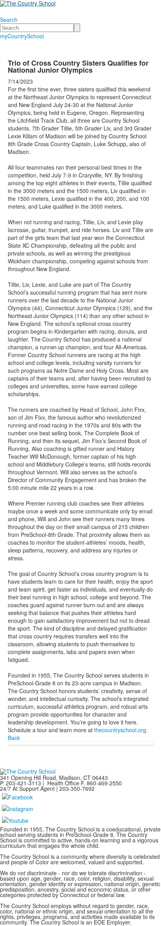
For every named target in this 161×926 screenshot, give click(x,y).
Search (9, 19)
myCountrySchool (22, 36)
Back (14, 738)
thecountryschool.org (120, 730)
